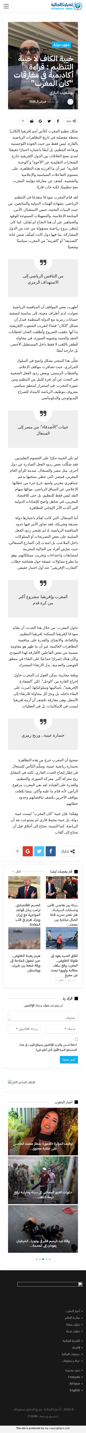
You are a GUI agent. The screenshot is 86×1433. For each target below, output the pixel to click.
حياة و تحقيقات (71, 1361)
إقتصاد (76, 1347)
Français (74, 1377)
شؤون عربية (73, 1331)
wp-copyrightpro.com (57, 1428)
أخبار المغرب (73, 1311)
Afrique (74, 1383)
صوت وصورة (72, 1370)
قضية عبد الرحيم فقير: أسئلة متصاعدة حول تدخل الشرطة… (40, 1146)
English (75, 1390)
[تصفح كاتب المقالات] (70, 102)
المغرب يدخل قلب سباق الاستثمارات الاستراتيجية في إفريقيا (40, 1194)
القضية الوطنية (71, 1341)
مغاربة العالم (72, 1318)
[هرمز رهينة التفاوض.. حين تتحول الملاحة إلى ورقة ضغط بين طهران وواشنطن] (24, 938)
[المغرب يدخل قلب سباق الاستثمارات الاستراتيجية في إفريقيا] (41, 1180)
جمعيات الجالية (71, 1354)
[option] (41, 1180)
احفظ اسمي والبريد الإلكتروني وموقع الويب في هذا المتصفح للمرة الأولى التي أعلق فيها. (48, 1047)
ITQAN (32, 1416)
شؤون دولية (61, 44)
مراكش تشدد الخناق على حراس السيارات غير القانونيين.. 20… (40, 1243)
